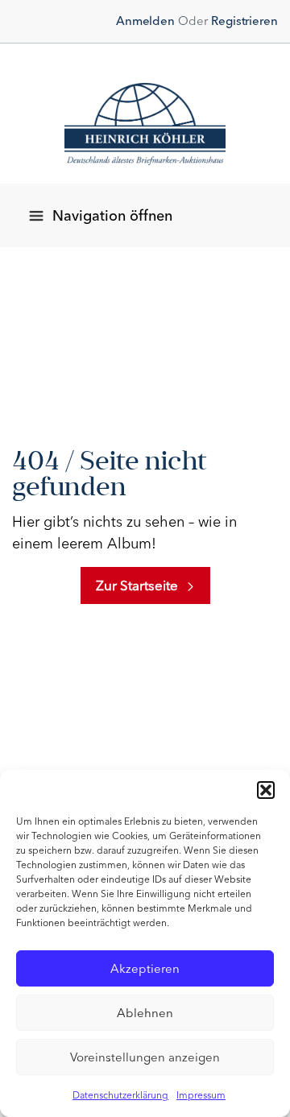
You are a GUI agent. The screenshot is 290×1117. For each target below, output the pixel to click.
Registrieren (244, 21)
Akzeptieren (145, 969)
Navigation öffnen (112, 216)
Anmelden (145, 21)
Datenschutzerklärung (120, 1095)
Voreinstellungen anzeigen (145, 1057)
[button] (266, 790)
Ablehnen (145, 1013)
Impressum (201, 1095)
